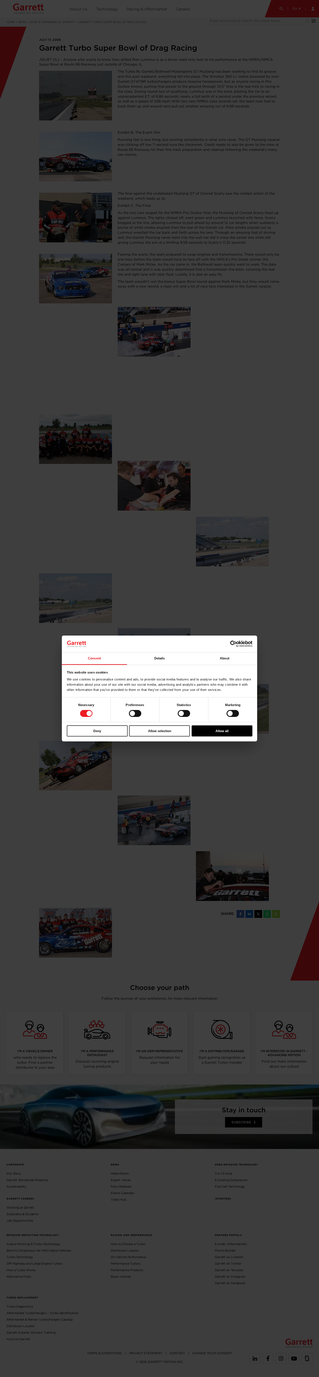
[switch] (135, 713)
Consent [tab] (94, 658)
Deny (97, 731)
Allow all (222, 731)
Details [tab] (159, 658)
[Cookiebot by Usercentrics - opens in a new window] (233, 644)
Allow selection (159, 731)
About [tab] (224, 658)
